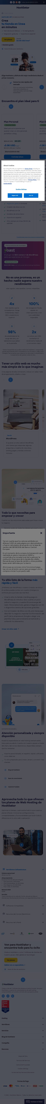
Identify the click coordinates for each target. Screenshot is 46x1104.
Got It (31, 195)
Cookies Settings (21, 189)
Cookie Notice (8, 183)
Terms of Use (28, 168)
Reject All (15, 195)
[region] (23, 180)
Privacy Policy (32, 180)
